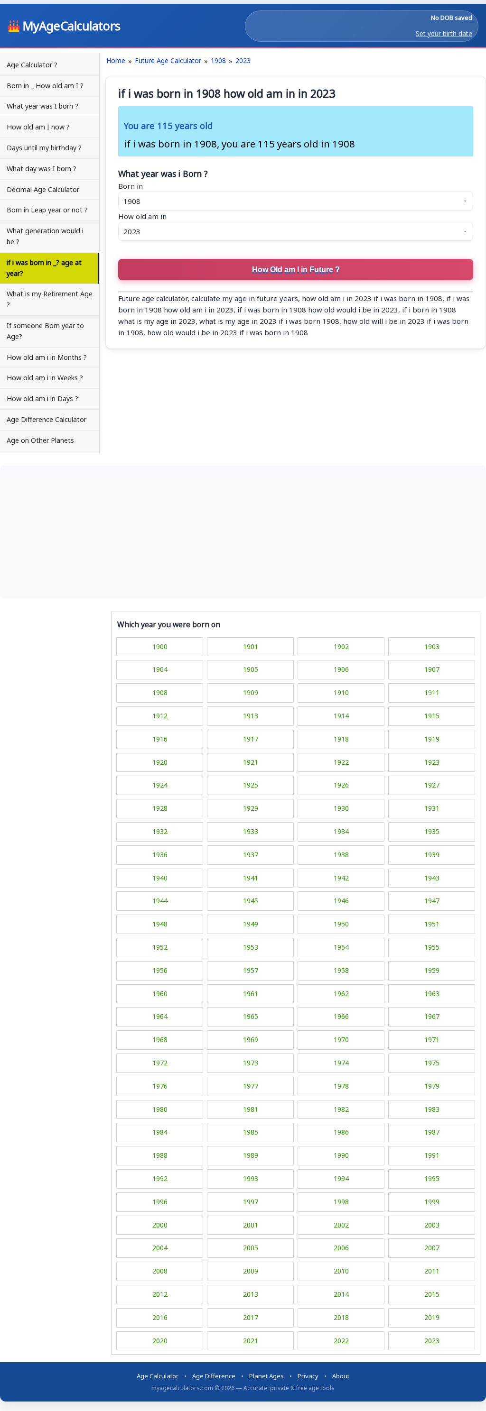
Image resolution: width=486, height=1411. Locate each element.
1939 (431, 854)
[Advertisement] (243, 532)
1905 (250, 669)
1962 (341, 993)
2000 (160, 1224)
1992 (160, 1178)
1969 (250, 1039)
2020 (160, 1340)
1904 (160, 669)
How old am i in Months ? (47, 357)
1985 (250, 1131)
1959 (431, 970)
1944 (160, 900)
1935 (431, 831)
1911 (431, 692)
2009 (250, 1270)
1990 (341, 1155)
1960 (160, 993)
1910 (341, 692)
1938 (341, 854)
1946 (341, 900)
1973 (250, 1062)
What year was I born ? (42, 105)
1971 (431, 1039)
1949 (250, 923)
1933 (250, 831)
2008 (160, 1270)
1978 (341, 1085)
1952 (160, 947)
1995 (431, 1178)
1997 (250, 1201)
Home (115, 60)
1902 (341, 646)
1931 (431, 808)
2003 (431, 1224)
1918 (341, 738)
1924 (160, 784)
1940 (160, 877)
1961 (250, 993)
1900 (160, 646)
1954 (341, 947)
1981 (250, 1109)
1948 (160, 923)
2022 (341, 1340)
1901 (250, 646)
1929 (250, 808)
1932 (160, 831)
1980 (160, 1109)
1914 (341, 715)
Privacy (308, 1376)
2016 (160, 1317)
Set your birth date (444, 33)
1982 (341, 1109)
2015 (431, 1294)
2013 (250, 1294)
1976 (160, 1085)
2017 (250, 1317)
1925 (250, 784)
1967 (431, 1016)
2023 (243, 60)
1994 (341, 1178)
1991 (431, 1155)
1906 (341, 669)
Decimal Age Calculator (43, 189)
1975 (431, 1062)
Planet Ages (266, 1376)
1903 (431, 646)
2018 (341, 1317)
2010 (341, 1270)
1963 (431, 993)
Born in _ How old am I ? (45, 85)
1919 (431, 738)
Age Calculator (157, 1376)
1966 (341, 1016)
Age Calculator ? (32, 64)
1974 (341, 1062)
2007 (431, 1247)
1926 (341, 784)
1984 (160, 1131)
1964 (160, 1016)
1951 (431, 923)
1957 (250, 970)
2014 (341, 1294)
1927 (431, 784)
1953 (250, 947)
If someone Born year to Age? (45, 331)
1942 (341, 877)
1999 (431, 1201)
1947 (431, 900)
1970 (341, 1039)
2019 (431, 1317)
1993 (250, 1178)
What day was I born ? (41, 168)
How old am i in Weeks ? (45, 377)
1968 (160, 1039)
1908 (218, 60)
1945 (250, 900)
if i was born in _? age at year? (44, 268)
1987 (431, 1131)
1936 (160, 854)
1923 (431, 762)
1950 (341, 923)
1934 (341, 831)
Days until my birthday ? (44, 147)
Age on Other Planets (40, 440)
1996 (160, 1201)
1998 (341, 1201)
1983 (431, 1109)
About (340, 1376)
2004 (160, 1247)
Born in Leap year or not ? (47, 209)
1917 (250, 738)
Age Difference (213, 1376)
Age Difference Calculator (46, 419)
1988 (160, 1155)
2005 (250, 1247)
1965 (250, 1016)
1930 (341, 808)
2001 (250, 1224)
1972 (160, 1062)
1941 (250, 877)
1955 (431, 947)
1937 (250, 854)
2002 (341, 1224)
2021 (250, 1340)
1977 (250, 1085)
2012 (160, 1294)
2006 (341, 1247)
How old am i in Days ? (42, 398)
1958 (341, 970)
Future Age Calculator (168, 60)
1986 (341, 1131)
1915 (431, 715)
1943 (431, 877)
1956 (160, 970)
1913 (250, 715)
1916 (160, 738)
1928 (160, 808)
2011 (431, 1270)
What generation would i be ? (45, 236)
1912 (160, 715)
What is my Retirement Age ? (50, 299)
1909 (250, 692)
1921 (250, 762)
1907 (431, 669)
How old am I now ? (38, 126)
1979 (431, 1085)
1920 (160, 762)
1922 (341, 762)
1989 (250, 1155)
